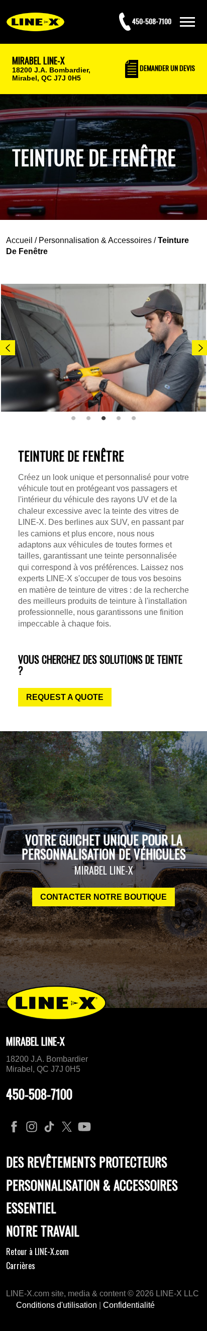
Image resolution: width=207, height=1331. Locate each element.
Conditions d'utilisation (56, 1305)
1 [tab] (77, 422)
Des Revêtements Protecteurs (86, 1161)
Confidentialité (129, 1305)
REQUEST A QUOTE (65, 697)
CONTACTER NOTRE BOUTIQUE (103, 897)
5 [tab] (137, 422)
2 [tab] (92, 422)
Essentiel (31, 1207)
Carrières (20, 1266)
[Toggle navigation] (187, 22)
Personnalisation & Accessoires (95, 240)
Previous (7, 347)
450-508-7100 (39, 1093)
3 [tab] (107, 422)
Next (199, 347)
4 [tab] (122, 422)
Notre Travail (42, 1230)
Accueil (19, 240)
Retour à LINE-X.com (37, 1251)
